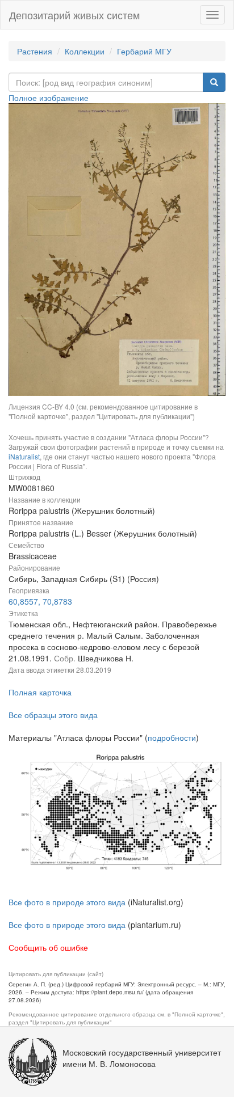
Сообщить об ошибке (48, 947)
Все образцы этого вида (53, 714)
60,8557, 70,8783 (40, 601)
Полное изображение (49, 97)
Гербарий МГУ (144, 51)
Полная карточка (40, 692)
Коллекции (85, 51)
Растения (34, 51)
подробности (172, 737)
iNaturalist (24, 456)
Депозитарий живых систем (74, 14)
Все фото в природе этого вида (67, 902)
